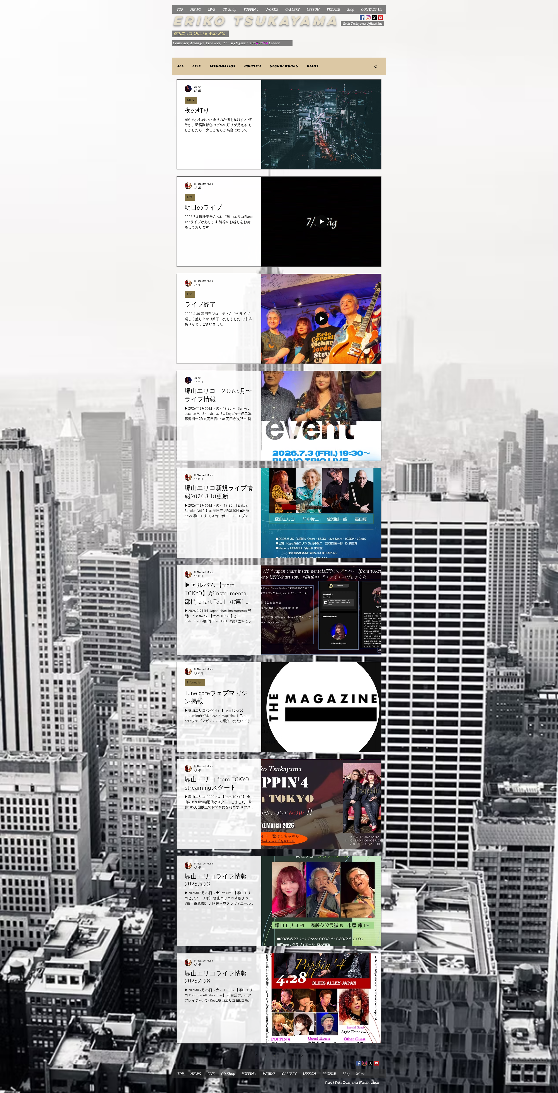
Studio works (283, 66)
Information (222, 66)
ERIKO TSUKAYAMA (256, 20)
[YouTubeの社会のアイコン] (380, 17)
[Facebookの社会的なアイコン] (362, 17)
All (180, 66)
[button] (376, 67)
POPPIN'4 (252, 66)
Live (196, 66)
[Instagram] (368, 17)
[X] (374, 17)
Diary (312, 66)
